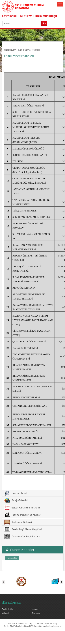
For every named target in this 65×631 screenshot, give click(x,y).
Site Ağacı (36, 613)
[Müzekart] (55, 581)
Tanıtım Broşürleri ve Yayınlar (25, 515)
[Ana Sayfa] (23, 6)
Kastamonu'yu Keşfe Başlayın (25, 536)
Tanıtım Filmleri (19, 493)
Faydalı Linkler (8, 609)
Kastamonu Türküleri (21, 522)
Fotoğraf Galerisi (19, 500)
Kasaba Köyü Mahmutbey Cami (26, 529)
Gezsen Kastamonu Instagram (25, 507)
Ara (44, 23)
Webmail (5, 613)
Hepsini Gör (12, 558)
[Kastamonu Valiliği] (21, 581)
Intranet (35, 609)
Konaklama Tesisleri (29, 49)
